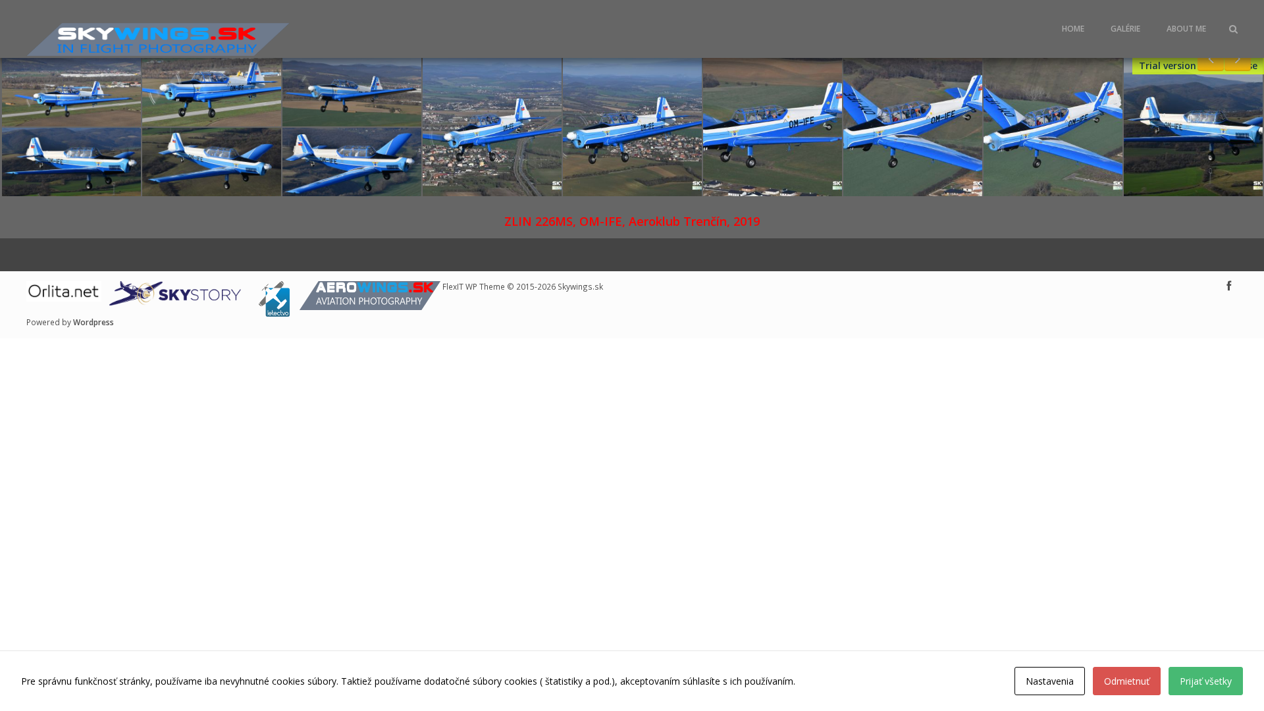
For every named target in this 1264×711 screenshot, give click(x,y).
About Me (1186, 28)
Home (1073, 28)
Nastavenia (1050, 681)
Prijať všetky (1206, 681)
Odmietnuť (1126, 681)
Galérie (1125, 28)
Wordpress (93, 322)
